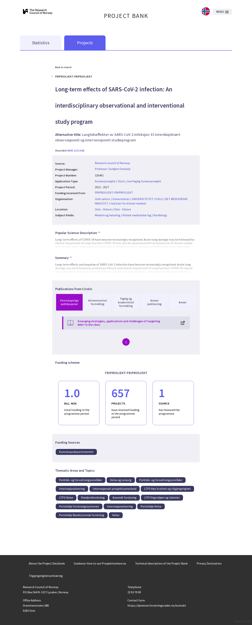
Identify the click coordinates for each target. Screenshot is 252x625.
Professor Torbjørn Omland (112, 169)
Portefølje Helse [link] (151, 506)
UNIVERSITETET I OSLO (147, 199)
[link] (206, 11)
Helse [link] (115, 515)
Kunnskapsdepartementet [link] (76, 452)
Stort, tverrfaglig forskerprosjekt (139, 181)
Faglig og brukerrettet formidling (126, 302)
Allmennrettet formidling (97, 302)
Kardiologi (160, 215)
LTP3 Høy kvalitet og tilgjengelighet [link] (167, 488)
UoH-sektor (102, 199)
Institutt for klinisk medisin (128, 203)
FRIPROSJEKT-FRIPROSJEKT (114, 192)
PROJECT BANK (126, 16)
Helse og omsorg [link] (121, 480)
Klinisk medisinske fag (136, 215)
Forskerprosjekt (105, 181)
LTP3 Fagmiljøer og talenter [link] (162, 497)
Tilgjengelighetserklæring (46, 576)
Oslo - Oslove (103, 209)
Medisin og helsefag (107, 215)
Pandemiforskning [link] (93, 497)
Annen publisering (154, 302)
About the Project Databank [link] (47, 563)
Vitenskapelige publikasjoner (69, 302)
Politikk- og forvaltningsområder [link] (80, 480)
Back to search (63, 67)
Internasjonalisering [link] (72, 488)
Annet (183, 302)
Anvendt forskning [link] (125, 497)
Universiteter (121, 199)
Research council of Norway (112, 163)
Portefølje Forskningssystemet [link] (79, 506)
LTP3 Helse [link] (66, 497)
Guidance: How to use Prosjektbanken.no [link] (100, 563)
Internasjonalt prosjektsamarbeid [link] (114, 488)
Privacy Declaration (209, 563)
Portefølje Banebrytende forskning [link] (81, 515)
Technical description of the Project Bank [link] (161, 563)
